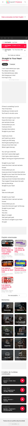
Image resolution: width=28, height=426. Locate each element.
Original (5, 64)
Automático (14, 424)
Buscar (25, 2)
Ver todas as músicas (14, 55)
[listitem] (14, 42)
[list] (14, 47)
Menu (3, 2)
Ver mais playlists (13, 295)
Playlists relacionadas (9, 237)
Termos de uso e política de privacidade (14, 420)
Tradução (12, 64)
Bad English (5, 60)
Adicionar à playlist (25, 42)
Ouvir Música (14, 2)
